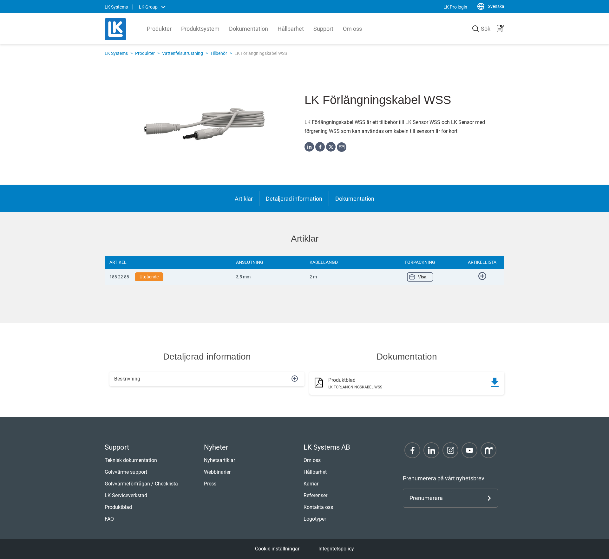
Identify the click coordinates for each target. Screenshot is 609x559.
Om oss (352, 28)
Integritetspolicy (336, 549)
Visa (422, 277)
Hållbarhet (291, 28)
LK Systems (116, 53)
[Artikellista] (500, 28)
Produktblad (118, 507)
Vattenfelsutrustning (182, 53)
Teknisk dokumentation (131, 460)
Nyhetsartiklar (219, 460)
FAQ (109, 519)
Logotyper (315, 519)
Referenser (315, 495)
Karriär (311, 484)
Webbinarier (217, 472)
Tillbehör (218, 53)
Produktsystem (200, 28)
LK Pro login (455, 7)
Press (210, 484)
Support (323, 28)
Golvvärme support (126, 472)
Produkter (159, 28)
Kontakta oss (318, 507)
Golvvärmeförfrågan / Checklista (141, 484)
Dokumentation (248, 28)
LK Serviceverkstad (126, 495)
